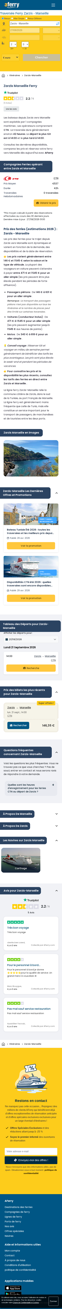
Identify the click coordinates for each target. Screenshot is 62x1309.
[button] (31, 639)
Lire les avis (11, 109)
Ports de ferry (13, 1221)
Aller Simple (19, 18)
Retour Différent (35, 18)
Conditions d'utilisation (18, 1265)
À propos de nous (15, 1260)
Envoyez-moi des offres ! (33, 1160)
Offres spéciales (14, 1231)
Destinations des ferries (19, 1207)
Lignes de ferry (13, 1216)
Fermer (53, 1301)
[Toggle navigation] (53, 5)
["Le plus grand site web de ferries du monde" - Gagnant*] (12, 5)
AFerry (9, 1201)
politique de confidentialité (20, 1270)
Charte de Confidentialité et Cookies (26, 1302)
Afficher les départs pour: (18, 632)
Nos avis (9, 1226)
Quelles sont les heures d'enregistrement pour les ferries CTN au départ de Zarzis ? (27, 788)
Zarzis (37, 656)
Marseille (50, 656)
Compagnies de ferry (17, 1212)
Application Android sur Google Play (13, 1294)
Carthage (21, 868)
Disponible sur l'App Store (13, 1287)
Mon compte (12, 1250)
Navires (9, 1236)
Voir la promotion (31, 545)
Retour (7, 18)
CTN (56, 178)
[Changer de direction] (57, 23)
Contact (10, 1255)
